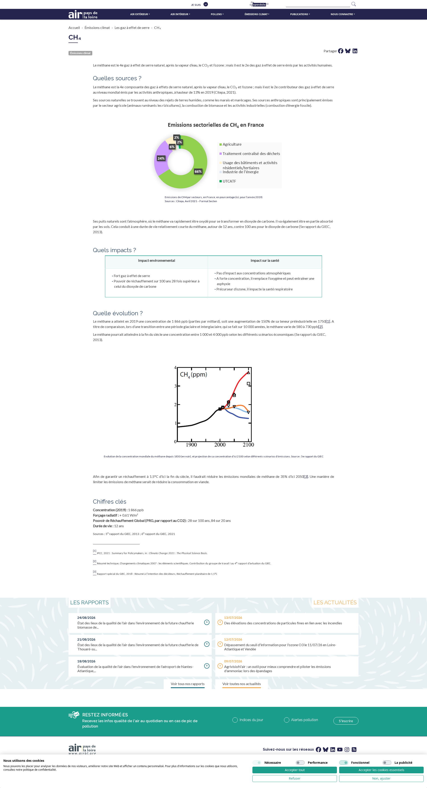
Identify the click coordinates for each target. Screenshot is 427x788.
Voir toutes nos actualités (241, 683)
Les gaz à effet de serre (132, 27)
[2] (320, 326)
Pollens (216, 14)
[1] (328, 321)
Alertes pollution (304, 720)
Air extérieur (139, 14)
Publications (299, 14)
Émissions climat (256, 14)
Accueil (74, 27)
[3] (306, 476)
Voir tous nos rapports (188, 683)
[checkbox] (256, 762)
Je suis (196, 4)
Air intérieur (179, 14)
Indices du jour (251, 720)
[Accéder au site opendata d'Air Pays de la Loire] (261, 4)
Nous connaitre (342, 14)
